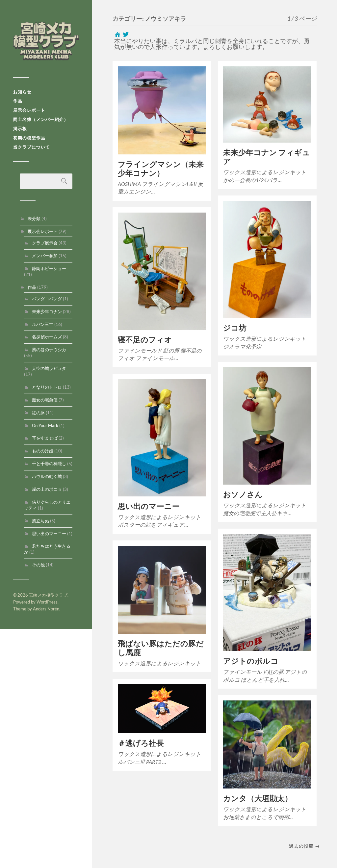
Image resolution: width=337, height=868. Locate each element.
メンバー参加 (45, 255)
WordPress (47, 602)
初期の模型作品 (29, 137)
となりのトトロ (47, 387)
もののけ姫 (42, 450)
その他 (38, 564)
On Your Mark (45, 425)
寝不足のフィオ (145, 339)
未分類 (34, 218)
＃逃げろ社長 (141, 743)
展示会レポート (29, 110)
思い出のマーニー (49, 533)
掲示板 (20, 128)
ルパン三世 (42, 324)
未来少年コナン (47, 311)
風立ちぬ (40, 520)
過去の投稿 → (304, 846)
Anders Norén (46, 608)
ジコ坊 (234, 327)
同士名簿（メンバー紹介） (40, 119)
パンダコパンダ (47, 298)
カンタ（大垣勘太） (257, 798)
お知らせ (22, 91)
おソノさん (243, 494)
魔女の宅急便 (45, 399)
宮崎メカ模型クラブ (46, 41)
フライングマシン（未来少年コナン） (161, 168)
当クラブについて (31, 146)
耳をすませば (45, 438)
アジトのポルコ (250, 660)
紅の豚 (38, 412)
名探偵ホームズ (47, 336)
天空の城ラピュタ (49, 368)
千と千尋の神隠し (49, 463)
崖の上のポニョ (47, 489)
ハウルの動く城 (47, 476)
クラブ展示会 (45, 242)
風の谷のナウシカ (49, 349)
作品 (17, 100)
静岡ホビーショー (49, 268)
